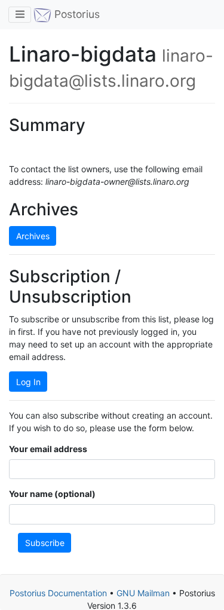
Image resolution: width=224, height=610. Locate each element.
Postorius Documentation (58, 593)
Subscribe (45, 543)
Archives (33, 236)
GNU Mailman (143, 593)
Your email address (48, 449)
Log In (28, 382)
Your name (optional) (52, 494)
